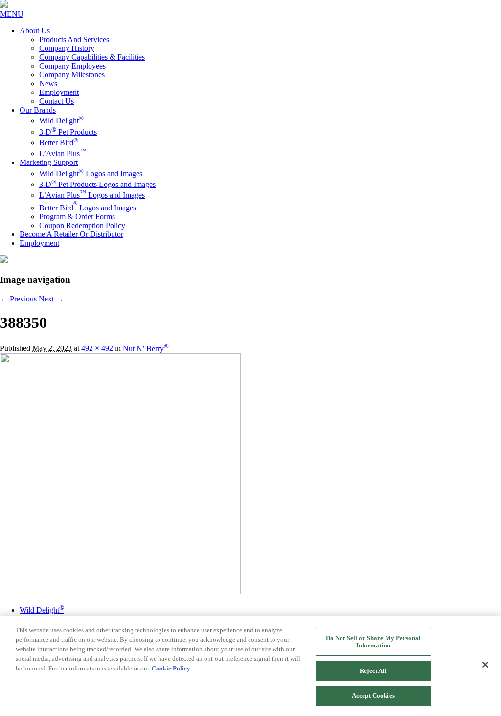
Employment (59, 92)
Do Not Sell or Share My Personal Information (373, 641)
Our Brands (38, 110)
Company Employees (72, 66)
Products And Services (74, 39)
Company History (66, 48)
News (48, 83)
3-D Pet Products (68, 132)
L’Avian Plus (62, 153)
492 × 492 (97, 349)
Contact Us (56, 101)
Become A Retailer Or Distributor (71, 234)
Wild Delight (61, 120)
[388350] (120, 591)
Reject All (373, 670)
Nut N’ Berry (146, 349)
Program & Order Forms (77, 216)
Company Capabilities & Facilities (92, 57)
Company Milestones (72, 74)
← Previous (18, 299)
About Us (35, 30)
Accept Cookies (373, 695)
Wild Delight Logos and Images (90, 173)
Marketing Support (49, 162)
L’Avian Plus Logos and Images (92, 195)
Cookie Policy (171, 668)
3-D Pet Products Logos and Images (97, 184)
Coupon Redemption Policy (82, 225)
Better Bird (58, 143)
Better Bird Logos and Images (87, 208)
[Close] (485, 664)
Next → (51, 299)
